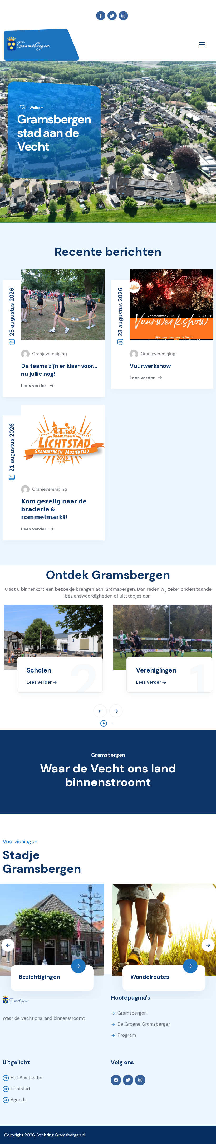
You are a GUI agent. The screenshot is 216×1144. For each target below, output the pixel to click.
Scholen (39, 670)
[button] (103, 723)
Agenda (18, 1099)
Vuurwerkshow (150, 366)
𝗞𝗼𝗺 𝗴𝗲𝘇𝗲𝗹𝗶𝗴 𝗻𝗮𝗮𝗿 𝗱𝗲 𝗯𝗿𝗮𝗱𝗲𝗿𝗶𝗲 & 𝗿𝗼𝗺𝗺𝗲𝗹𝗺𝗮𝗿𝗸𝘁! (54, 509)
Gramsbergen (132, 1013)
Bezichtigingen (39, 977)
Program (126, 1035)
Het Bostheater (27, 1078)
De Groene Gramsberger (143, 1024)
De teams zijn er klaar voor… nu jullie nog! (59, 370)
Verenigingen (156, 670)
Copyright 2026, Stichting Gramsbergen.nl (44, 1135)
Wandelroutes (149, 977)
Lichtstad (20, 1089)
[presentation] (100, 710)
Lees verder (34, 385)
